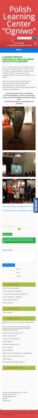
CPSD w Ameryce (7, 327)
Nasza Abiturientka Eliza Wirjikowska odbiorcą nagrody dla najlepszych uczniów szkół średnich (18, 239)
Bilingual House (7, 322)
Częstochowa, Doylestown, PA (12, 333)
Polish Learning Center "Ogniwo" (19, 20)
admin (5, 226)
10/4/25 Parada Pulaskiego (10, 288)
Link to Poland (6, 347)
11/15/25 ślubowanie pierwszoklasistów (14, 294)
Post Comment (9, 265)
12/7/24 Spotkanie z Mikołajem (12, 297)
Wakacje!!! (8, 234)
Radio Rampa (6, 359)
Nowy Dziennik (7, 350)
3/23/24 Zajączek (7, 303)
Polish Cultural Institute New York (12, 356)
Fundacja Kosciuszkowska (10, 339)
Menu (19, 49)
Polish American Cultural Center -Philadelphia (16, 353)
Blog (11, 226)
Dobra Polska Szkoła (9, 336)
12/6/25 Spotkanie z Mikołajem (12, 291)
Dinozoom (11, 414)
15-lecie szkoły (7, 312)
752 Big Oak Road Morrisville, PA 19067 (14, 392)
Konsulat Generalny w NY (10, 344)
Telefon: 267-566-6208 (9, 394)
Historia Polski (6, 341)
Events (15, 226)
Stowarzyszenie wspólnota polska (13, 362)
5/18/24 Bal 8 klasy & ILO (10, 300)
